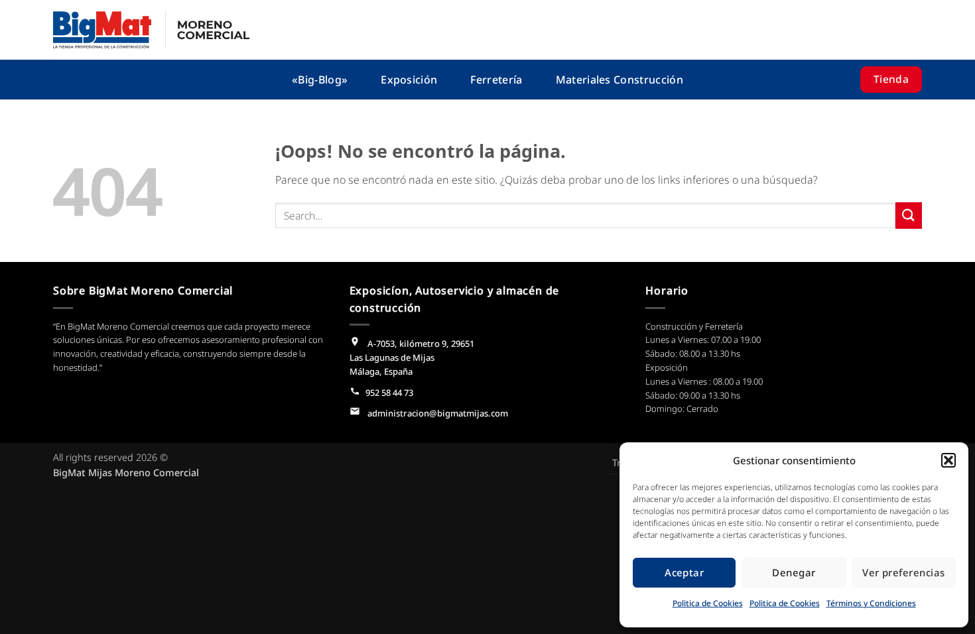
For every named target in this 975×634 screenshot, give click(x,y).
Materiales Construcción (619, 79)
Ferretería (496, 79)
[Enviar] (908, 215)
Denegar (793, 572)
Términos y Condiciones (871, 603)
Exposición (409, 79)
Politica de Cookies (708, 603)
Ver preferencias (903, 572)
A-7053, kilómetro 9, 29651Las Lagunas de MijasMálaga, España (412, 357)
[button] (948, 460)
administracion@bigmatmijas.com (436, 413)
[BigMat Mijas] (151, 29)
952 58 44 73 (389, 393)
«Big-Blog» (320, 79)
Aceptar (684, 572)
